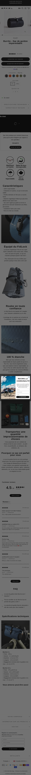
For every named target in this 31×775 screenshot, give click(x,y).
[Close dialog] (29, 377)
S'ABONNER (22, 397)
